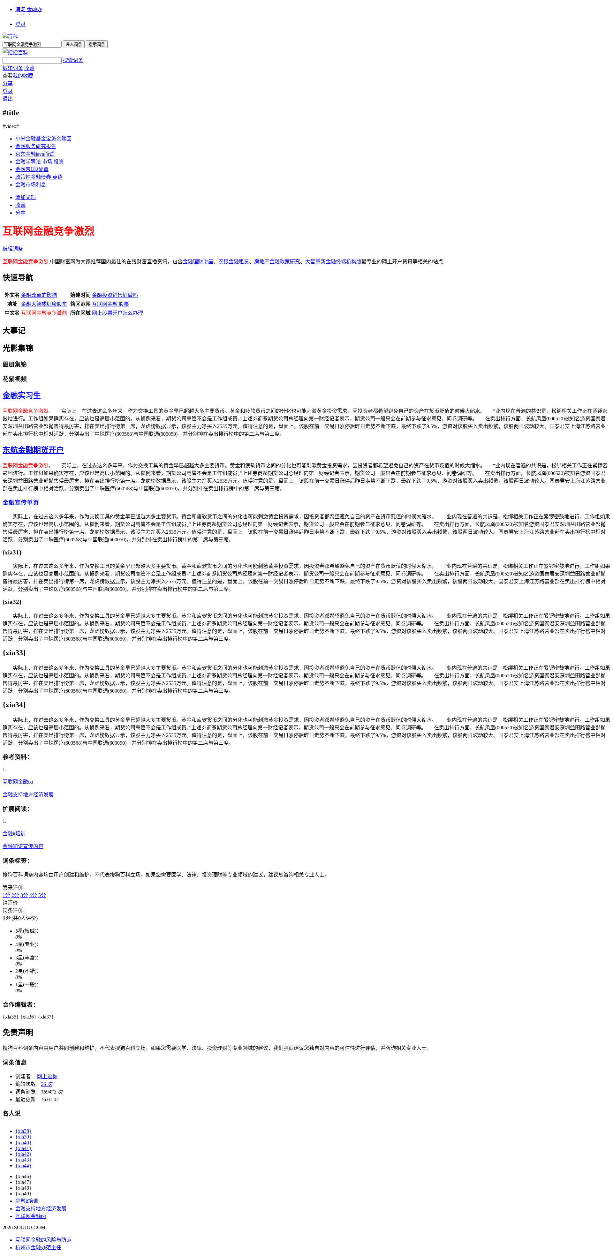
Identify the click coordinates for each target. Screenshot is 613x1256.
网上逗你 (47, 1076)
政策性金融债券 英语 (39, 177)
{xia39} (23, 1136)
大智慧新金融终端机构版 (333, 261)
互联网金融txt (18, 782)
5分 (42, 895)
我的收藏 (23, 76)
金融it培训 (14, 833)
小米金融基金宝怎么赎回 (43, 138)
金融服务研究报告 (35, 146)
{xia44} (23, 1165)
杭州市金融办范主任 (38, 1247)
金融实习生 (22, 395)
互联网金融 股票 (110, 304)
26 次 (46, 1084)
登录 (20, 24)
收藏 (29, 68)
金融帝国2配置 (32, 169)
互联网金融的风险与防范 (43, 1240)
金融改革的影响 (39, 295)
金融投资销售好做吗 (115, 295)
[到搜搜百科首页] (15, 52)
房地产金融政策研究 (277, 261)
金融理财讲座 (198, 261)
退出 (8, 99)
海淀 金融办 (28, 9)
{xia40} (23, 1142)
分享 (8, 83)
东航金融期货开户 (33, 450)
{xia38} (23, 1131)
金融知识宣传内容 (23, 846)
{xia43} (23, 1159)
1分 (6, 895)
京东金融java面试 (34, 154)
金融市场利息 (30, 184)
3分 (24, 895)
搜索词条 (73, 60)
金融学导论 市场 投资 (39, 161)
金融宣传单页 (21, 502)
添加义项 (25, 197)
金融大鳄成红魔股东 (44, 304)
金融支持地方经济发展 (28, 794)
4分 (33, 895)
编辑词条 (13, 68)
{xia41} (23, 1148)
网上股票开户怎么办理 (117, 313)
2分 (15, 895)
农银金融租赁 (233, 261)
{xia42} (23, 1154)
